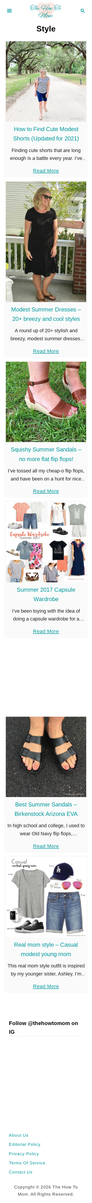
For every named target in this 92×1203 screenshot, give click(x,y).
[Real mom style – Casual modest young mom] (46, 897)
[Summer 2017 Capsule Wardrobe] (46, 542)
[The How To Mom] (46, 10)
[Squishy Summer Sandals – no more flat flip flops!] (46, 402)
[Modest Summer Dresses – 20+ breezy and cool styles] (46, 242)
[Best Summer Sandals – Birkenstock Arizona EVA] (46, 757)
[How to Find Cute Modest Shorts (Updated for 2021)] (46, 81)
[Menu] (9, 10)
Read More (46, 171)
